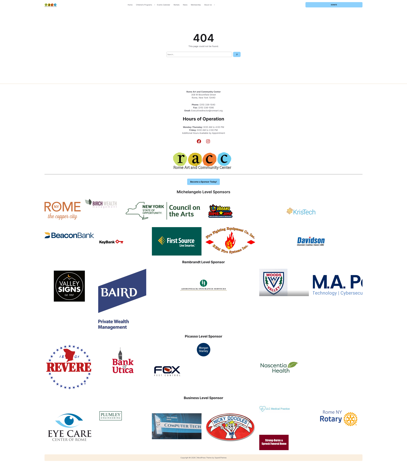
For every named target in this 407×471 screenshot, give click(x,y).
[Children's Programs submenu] (154, 4)
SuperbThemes (220, 458)
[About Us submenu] (214, 4)
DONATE (334, 5)
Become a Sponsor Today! (203, 182)
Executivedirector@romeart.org (207, 110)
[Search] (237, 54)
